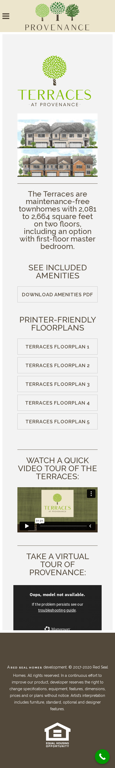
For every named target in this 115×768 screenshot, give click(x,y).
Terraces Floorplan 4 (57, 403)
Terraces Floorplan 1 (57, 347)
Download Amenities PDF (57, 294)
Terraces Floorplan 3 (57, 384)
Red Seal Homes (26, 667)
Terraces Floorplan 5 (57, 421)
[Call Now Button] (102, 756)
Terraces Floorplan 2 (57, 365)
